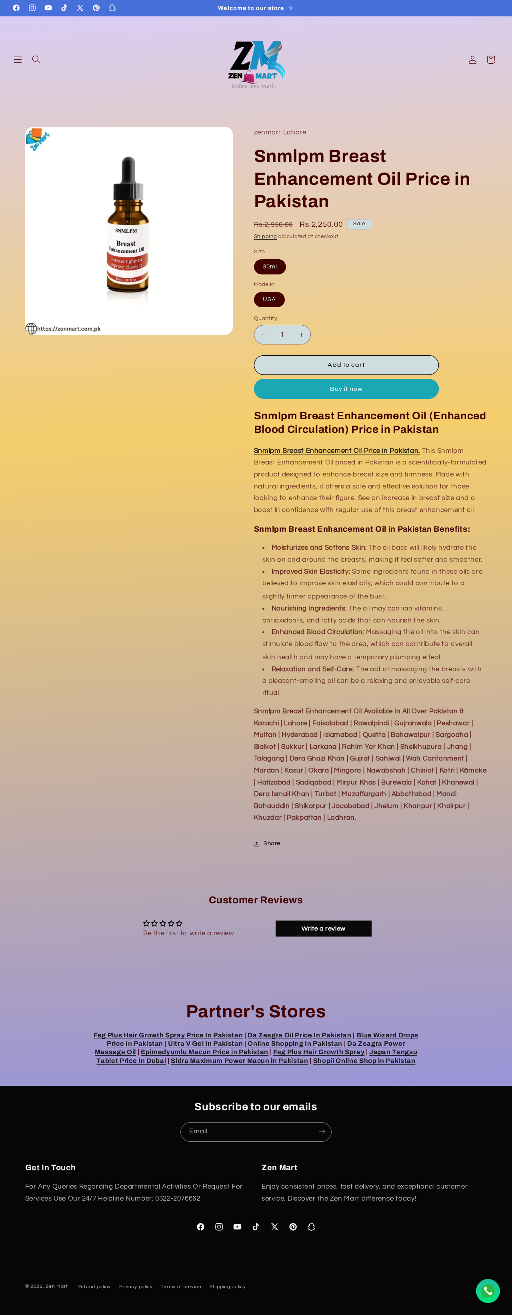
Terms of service (181, 1287)
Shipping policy (228, 1287)
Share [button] (272, 844)
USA (269, 299)
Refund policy (94, 1287)
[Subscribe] (322, 1132)
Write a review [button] (324, 929)
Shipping (265, 236)
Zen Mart (57, 1286)
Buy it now (346, 389)
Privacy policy (136, 1287)
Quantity (265, 318)
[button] (17, 59)
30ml (270, 267)
